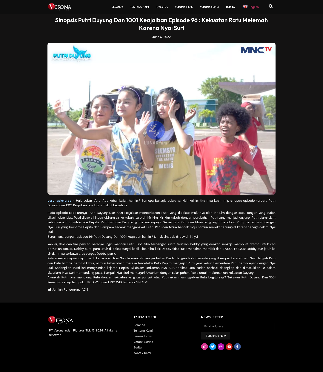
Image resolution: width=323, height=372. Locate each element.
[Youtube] (229, 346)
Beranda (117, 6)
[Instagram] (221, 346)
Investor (162, 6)
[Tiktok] (204, 346)
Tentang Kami (139, 6)
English (254, 7)
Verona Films (184, 6)
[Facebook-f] (237, 346)
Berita (230, 6)
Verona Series (209, 6)
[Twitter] (212, 346)
